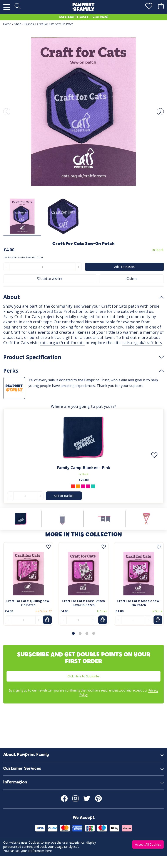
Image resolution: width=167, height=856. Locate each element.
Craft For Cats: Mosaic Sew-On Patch (138, 603)
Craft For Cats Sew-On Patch (55, 24)
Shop (17, 24)
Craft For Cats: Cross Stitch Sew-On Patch (83, 603)
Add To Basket (124, 267)
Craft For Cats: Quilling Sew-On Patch (28, 603)
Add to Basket (64, 496)
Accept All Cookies (148, 844)
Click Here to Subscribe (83, 676)
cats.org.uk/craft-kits (142, 342)
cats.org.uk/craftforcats (62, 342)
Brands (29, 24)
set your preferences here (33, 851)
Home (7, 24)
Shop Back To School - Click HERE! (83, 17)
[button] (160, 111)
